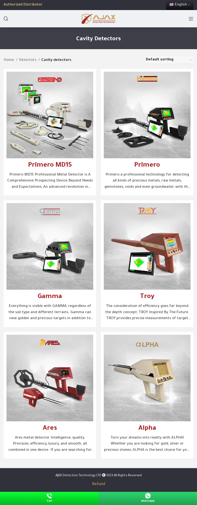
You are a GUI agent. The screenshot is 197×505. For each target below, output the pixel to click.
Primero (147, 165)
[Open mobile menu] (191, 18)
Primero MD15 (50, 165)
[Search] (6, 18)
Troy (147, 297)
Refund (98, 484)
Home (9, 60)
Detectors (28, 60)
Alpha (147, 428)
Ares (50, 428)
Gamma (50, 297)
